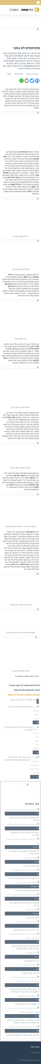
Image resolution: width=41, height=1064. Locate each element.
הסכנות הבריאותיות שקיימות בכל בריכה (24, 904)
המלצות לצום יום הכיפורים (27, 890)
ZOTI (38, 1053)
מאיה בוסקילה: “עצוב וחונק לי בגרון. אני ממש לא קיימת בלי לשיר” (23, 1021)
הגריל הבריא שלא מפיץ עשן (26, 930)
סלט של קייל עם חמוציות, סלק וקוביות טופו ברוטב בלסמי (25, 947)
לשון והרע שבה (32, 917)
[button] (5, 10)
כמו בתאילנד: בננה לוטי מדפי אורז (24, 878)
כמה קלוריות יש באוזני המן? (23, 699)
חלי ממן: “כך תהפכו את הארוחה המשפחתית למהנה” (17, 758)
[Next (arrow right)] (37, 532)
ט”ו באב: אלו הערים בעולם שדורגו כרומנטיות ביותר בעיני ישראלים (24, 990)
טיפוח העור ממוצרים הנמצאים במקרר (22, 1035)
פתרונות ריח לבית (31, 866)
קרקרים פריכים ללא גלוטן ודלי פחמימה (18, 729)
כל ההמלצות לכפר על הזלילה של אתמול (24, 819)
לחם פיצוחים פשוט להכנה (21, 706)
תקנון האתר (34, 1047)
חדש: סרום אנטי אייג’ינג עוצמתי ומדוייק (25, 834)
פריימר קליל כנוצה (30, 973)
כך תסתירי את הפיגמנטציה (27, 1004)
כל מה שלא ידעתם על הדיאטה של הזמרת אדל (24, 852)
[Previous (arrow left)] (3, 532)
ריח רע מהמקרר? (31, 960)
